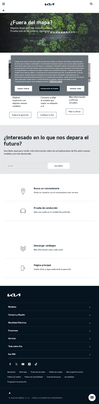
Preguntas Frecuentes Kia (16, 382)
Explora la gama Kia (20, 115)
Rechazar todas (75, 88)
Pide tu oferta (74, 111)
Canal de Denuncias (54, 377)
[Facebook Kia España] (10, 364)
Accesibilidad (69, 377)
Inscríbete (59, 166)
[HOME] (3, 10)
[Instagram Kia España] (29, 364)
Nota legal (23, 372)
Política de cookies (56, 372)
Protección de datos (38, 372)
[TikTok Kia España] (35, 364)
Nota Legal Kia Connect (74, 372)
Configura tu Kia (47, 115)
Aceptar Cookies (23, 88)
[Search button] (91, 4)
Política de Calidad (14, 377)
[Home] (10, 393)
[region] (49, 75)
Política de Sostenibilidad (34, 377)
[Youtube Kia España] (23, 364)
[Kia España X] (16, 364)
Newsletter (11, 372)
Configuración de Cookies (49, 88)
